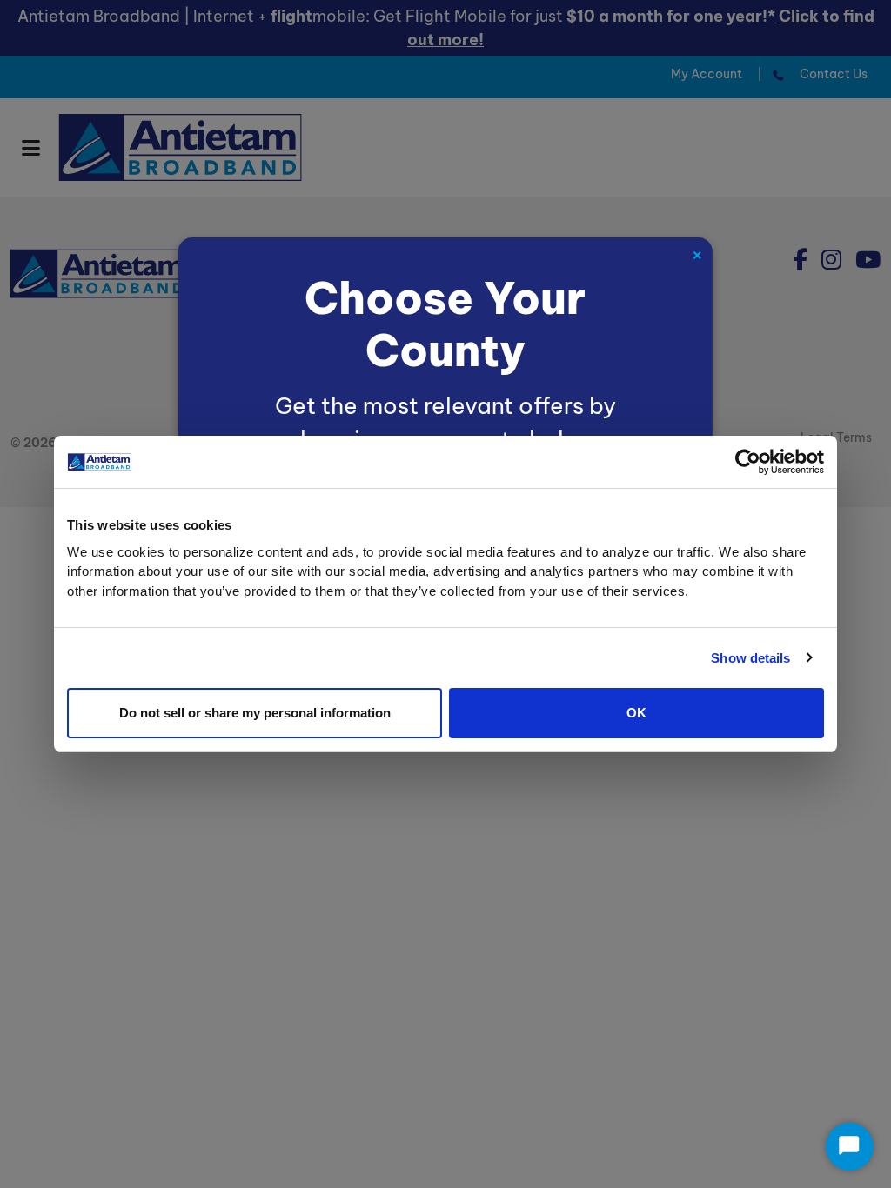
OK (636, 712)
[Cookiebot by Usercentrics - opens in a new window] (748, 462)
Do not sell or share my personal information (255, 712)
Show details (750, 658)
